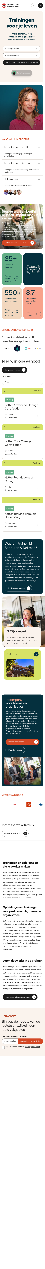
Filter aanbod (7, 376)
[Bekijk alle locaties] (36, 654)
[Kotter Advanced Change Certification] (22, 405)
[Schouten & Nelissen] (10, 5)
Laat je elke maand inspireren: (14, 1036)
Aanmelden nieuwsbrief (30, 1041)
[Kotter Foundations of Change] (22, 477)
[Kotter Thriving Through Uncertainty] (22, 514)
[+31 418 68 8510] (33, 5)
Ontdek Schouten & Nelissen (17, 243)
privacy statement (32, 1047)
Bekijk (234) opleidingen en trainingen (22, 62)
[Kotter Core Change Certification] (22, 441)
